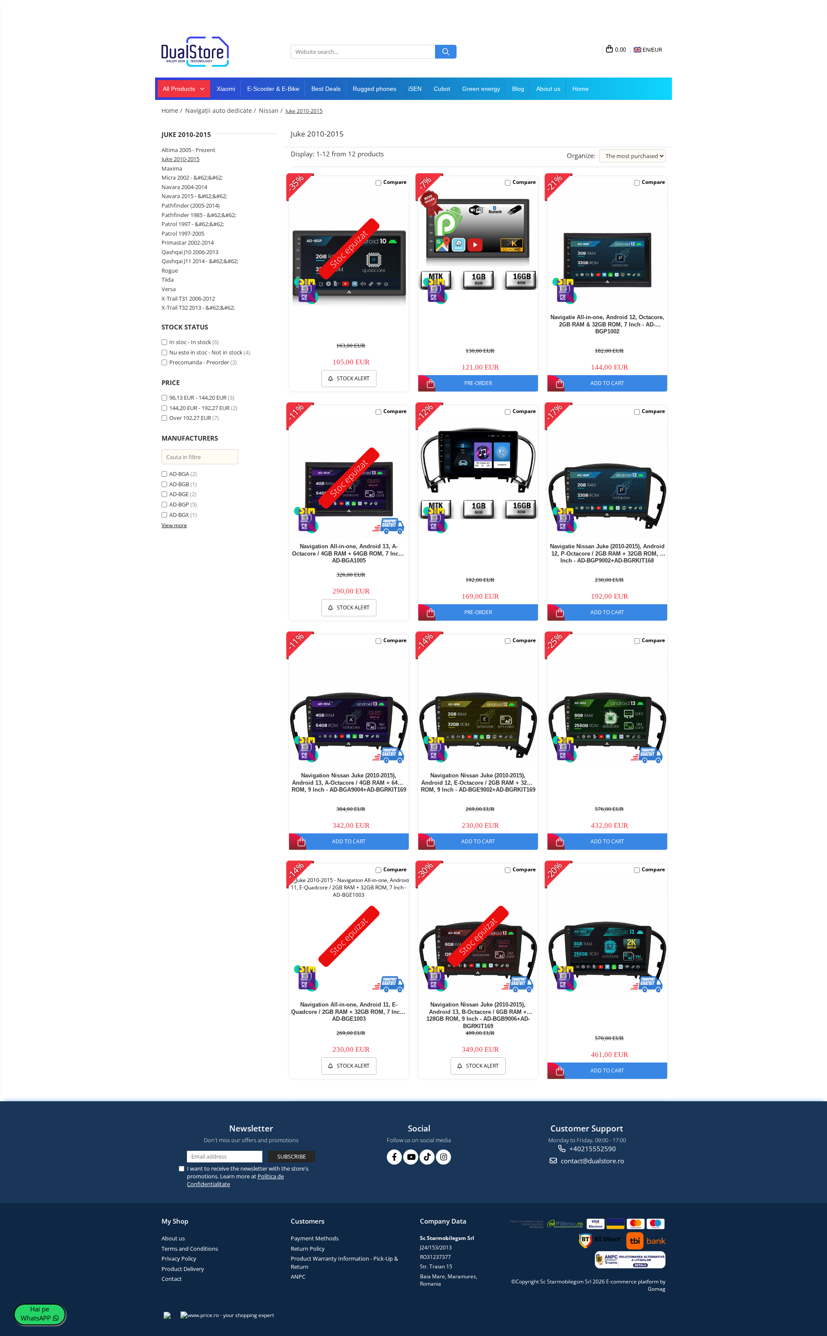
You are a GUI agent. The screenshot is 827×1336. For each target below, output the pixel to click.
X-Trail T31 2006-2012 (188, 298)
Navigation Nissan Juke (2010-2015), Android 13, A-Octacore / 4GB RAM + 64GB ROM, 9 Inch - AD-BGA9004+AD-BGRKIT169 (349, 782)
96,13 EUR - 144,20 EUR (198, 397)
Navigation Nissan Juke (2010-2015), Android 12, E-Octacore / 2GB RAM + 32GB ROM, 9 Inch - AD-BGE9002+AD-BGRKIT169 (478, 782)
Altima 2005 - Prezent (188, 150)
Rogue (170, 270)
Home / (173, 110)
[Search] (446, 52)
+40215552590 (592, 1148)
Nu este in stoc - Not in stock (206, 352)
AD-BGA (179, 474)
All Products (180, 88)
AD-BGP (179, 504)
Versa (169, 289)
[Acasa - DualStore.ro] (205, 52)
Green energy (481, 88)
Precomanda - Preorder (199, 362)
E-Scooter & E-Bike (273, 88)
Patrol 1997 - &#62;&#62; (193, 224)
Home (580, 88)
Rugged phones (374, 88)
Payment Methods (315, 1238)
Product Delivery (183, 1269)
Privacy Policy (179, 1258)
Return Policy (308, 1248)
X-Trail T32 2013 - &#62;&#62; (198, 307)
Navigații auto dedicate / (221, 110)
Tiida (168, 279)
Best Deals (326, 88)
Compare (395, 182)
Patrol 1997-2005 (183, 233)
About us (548, 88)
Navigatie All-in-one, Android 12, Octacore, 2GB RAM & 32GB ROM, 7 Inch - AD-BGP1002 (607, 324)
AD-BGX (179, 515)
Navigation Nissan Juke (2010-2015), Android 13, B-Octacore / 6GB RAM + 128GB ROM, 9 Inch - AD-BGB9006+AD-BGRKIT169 (478, 1015)
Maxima (172, 168)
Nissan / (271, 110)
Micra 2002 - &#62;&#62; (192, 177)
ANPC (298, 1276)
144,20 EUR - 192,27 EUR (199, 408)
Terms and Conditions (190, 1248)
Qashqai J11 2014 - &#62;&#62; (200, 261)
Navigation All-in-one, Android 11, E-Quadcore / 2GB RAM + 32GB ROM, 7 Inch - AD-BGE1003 (349, 1011)
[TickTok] (427, 1157)
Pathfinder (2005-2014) (191, 205)
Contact (172, 1279)
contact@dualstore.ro (591, 1160)
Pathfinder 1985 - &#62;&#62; (199, 215)
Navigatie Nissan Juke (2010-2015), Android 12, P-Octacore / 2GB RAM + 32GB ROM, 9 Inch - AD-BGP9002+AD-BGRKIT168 (607, 553)
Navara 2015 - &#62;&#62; (194, 196)
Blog (518, 88)
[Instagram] (443, 1157)
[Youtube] (410, 1157)
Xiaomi (226, 88)
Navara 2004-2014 (184, 187)
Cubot (442, 88)
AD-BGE (179, 494)
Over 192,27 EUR (190, 418)
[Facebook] (394, 1157)
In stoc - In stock (190, 342)
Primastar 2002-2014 (188, 242)
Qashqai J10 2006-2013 (190, 252)
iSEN (415, 88)
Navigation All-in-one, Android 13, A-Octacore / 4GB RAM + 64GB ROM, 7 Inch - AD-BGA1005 (348, 553)
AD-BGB (179, 484)
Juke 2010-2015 (180, 159)
